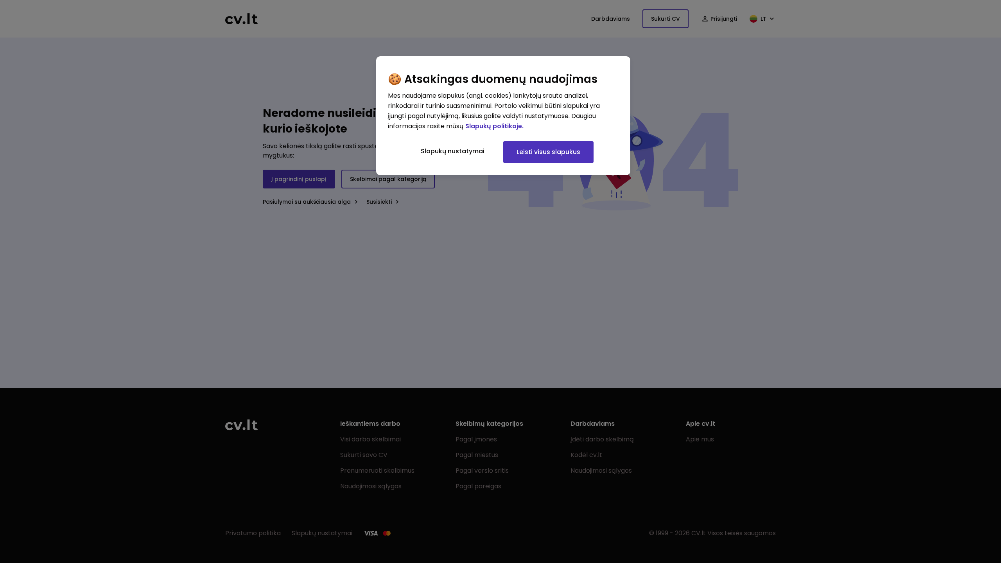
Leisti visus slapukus (548, 151)
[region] (503, 115)
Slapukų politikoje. (494, 126)
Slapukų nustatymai (452, 151)
